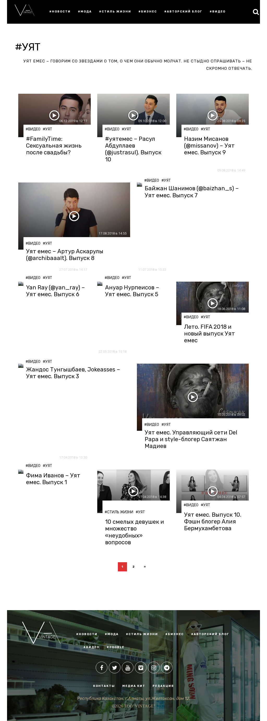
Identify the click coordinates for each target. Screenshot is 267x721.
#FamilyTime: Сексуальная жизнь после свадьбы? (54, 146)
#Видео (218, 11)
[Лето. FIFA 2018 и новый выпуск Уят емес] (212, 303)
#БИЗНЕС (174, 634)
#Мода (85, 11)
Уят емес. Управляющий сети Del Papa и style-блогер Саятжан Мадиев (191, 439)
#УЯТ (47, 129)
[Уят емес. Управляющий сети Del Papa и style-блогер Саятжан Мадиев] (193, 397)
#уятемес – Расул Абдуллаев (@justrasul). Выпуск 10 (133, 149)
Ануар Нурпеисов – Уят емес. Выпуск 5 (132, 291)
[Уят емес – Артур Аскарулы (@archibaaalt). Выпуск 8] (74, 216)
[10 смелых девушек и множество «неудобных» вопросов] (133, 491)
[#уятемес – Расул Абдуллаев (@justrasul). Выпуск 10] (133, 115)
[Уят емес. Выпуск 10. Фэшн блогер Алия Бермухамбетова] (212, 491)
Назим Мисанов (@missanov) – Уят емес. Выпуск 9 (209, 146)
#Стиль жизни (115, 11)
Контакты (104, 686)
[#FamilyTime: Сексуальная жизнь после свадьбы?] (54, 115)
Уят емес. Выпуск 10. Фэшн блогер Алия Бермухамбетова (212, 521)
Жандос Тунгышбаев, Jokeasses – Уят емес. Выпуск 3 (73, 373)
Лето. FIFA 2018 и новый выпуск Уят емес (209, 334)
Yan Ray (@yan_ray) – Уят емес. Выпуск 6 (55, 291)
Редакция (163, 686)
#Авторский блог (183, 11)
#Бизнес (147, 11)
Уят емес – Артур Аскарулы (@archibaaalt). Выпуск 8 (64, 255)
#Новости (60, 11)
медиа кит (133, 686)
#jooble (115, 647)
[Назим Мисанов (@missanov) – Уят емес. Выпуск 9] (212, 115)
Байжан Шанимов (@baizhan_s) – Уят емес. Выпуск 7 (192, 192)
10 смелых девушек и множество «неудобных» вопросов (134, 532)
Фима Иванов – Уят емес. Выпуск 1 (53, 479)
